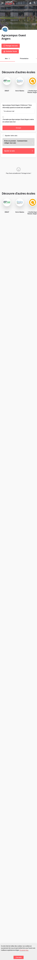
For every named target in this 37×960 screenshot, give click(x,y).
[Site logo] (10, 3)
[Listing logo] (4, 29)
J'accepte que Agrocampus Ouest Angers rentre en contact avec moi (18, 121)
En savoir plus (24, 950)
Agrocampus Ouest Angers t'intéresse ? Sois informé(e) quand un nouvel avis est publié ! (17, 106)
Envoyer (18, 128)
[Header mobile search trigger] (34, 3)
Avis (7, 58)
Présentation (24, 58)
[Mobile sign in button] (30, 3)
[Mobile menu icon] (2, 3)
